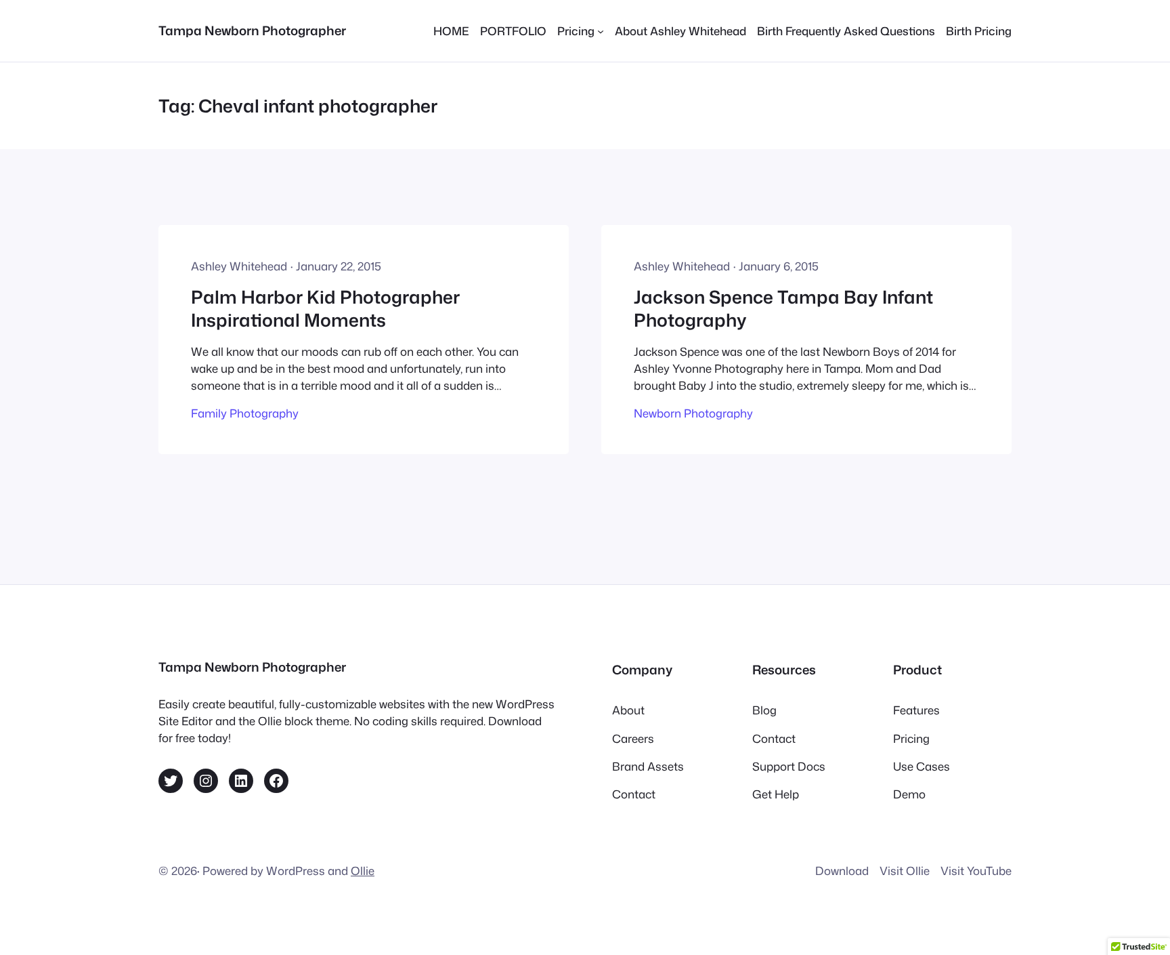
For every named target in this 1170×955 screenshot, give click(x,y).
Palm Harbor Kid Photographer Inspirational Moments (325, 308)
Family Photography (245, 413)
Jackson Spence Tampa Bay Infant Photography (783, 308)
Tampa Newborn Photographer (252, 30)
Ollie (362, 870)
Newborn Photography (693, 413)
